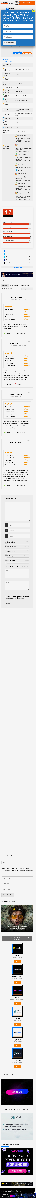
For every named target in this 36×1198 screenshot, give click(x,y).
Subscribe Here (9, 43)
